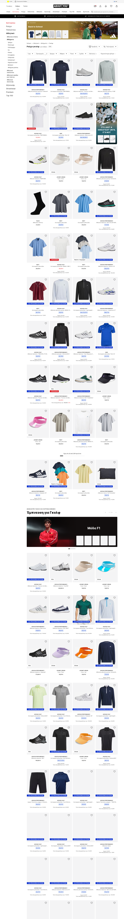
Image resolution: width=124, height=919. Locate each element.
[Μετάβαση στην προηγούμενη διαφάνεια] (105, 512)
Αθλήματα (44, 43)
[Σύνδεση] (100, 6)
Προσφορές (40, 53)
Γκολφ (51, 43)
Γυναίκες (9, 6)
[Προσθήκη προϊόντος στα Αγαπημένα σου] (46, 61)
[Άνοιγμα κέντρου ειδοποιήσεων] (106, 6)
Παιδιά (25, 6)
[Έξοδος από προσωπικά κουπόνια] (95, 6)
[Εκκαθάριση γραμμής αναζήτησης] (116, 12)
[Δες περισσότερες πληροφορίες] (31, 23)
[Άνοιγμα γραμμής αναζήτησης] (91, 12)
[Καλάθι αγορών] (116, 6)
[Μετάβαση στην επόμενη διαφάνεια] (116, 512)
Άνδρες (18, 6)
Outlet (10, 1)
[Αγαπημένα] (111, 6)
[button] (94, 46)
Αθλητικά (36, 43)
